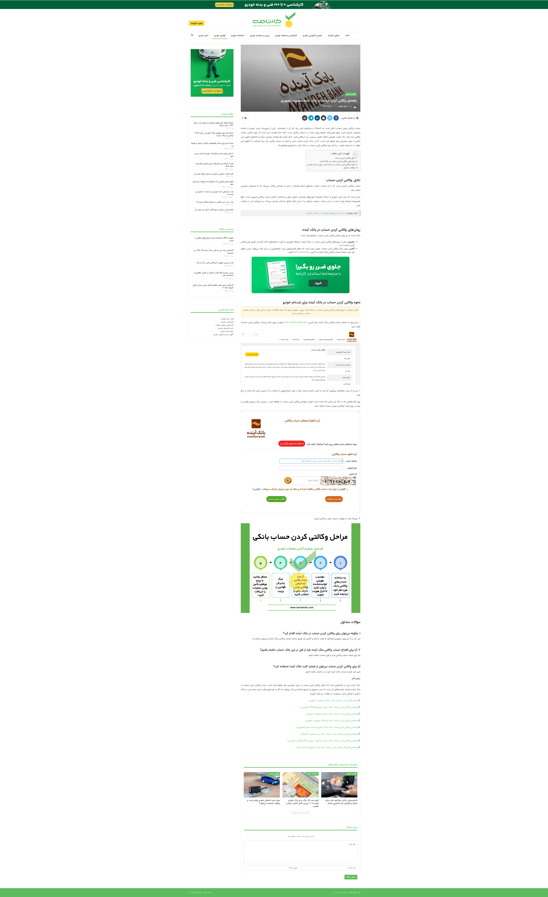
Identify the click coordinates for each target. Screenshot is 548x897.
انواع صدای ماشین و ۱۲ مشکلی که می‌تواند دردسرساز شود (213, 183)
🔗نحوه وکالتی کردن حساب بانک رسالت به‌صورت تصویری (334, 700)
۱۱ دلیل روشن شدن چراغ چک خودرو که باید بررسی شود (213, 155)
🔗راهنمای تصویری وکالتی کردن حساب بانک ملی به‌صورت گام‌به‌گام (330, 734)
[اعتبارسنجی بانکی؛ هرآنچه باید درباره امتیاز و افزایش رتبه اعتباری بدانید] (339, 784)
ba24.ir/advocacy (302, 252)
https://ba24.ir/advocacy (295, 322)
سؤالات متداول (349, 167)
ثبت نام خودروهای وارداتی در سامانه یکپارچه (325, 213)
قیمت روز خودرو (227, 318)
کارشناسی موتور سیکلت (224, 325)
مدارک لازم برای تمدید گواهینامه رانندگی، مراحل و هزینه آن (212, 144)
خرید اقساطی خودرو (225, 328)
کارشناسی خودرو (227, 321)
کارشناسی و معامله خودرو (286, 35)
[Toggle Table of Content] (354, 154)
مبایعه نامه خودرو (226, 331)
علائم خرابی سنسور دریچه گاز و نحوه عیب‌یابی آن (214, 209)
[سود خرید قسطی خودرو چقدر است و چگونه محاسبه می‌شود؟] (262, 784)
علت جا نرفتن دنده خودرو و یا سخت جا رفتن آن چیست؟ (214, 193)
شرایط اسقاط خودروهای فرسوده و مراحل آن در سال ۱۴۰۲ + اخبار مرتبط (213, 124)
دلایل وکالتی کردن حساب (345, 158)
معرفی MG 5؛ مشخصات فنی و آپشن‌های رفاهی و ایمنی (214, 239)
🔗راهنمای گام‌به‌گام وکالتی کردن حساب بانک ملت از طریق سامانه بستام (328, 747)
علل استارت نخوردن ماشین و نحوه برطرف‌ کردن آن (213, 173)
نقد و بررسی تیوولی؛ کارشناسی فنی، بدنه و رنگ (214, 262)
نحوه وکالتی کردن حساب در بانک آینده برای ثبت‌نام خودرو (331, 164)
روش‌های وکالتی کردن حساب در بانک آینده (337, 161)
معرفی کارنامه (334, 35)
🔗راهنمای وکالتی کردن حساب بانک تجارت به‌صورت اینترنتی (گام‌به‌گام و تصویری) (324, 740)
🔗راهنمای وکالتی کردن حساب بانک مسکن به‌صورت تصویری (333, 714)
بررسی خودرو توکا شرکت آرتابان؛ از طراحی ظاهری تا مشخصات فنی (213, 274)
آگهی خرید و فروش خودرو (223, 334)
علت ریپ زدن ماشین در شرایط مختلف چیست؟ (214, 202)
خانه (347, 35)
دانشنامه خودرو (237, 35)
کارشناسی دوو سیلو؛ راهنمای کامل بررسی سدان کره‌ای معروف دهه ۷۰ (213, 286)
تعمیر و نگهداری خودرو (312, 35)
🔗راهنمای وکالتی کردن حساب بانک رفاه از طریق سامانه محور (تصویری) (328, 727)
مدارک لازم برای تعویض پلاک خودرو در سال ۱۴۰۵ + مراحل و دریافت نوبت (213, 134)
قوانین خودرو (219, 35)
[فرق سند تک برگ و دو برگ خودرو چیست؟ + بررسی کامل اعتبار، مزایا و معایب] (300, 784)
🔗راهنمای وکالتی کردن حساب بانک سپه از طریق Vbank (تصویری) (330, 707)
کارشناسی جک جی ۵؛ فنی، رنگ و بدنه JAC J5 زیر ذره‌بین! (213, 251)
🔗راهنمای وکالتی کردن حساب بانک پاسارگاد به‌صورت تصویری (332, 720)
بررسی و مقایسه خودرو (259, 35)
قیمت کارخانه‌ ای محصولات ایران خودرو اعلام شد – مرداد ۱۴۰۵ (213, 165)
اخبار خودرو (203, 35)
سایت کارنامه (197, 23)
